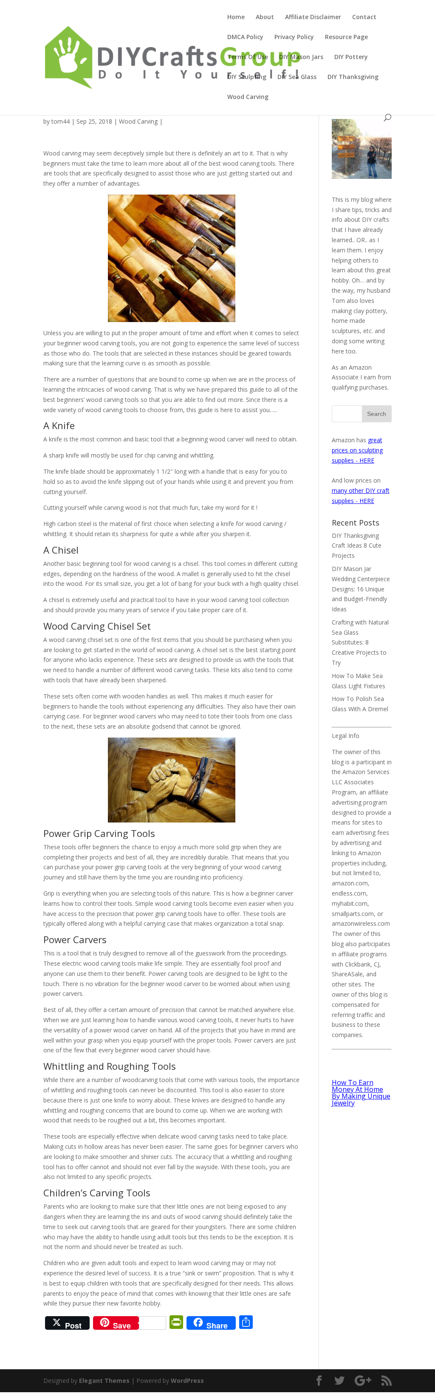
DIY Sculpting (246, 77)
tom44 (60, 121)
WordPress (187, 1380)
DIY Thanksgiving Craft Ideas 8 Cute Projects (356, 545)
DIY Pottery (351, 57)
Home (236, 17)
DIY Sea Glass (296, 77)
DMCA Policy (245, 37)
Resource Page (346, 37)
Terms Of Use (247, 57)
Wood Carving (247, 97)
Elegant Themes (104, 1380)
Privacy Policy (294, 37)
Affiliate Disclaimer (313, 17)
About (265, 17)
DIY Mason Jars (301, 57)
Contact (364, 17)
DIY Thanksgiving (353, 77)
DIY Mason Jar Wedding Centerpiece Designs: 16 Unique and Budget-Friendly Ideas (361, 589)
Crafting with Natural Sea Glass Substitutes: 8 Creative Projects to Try (360, 642)
